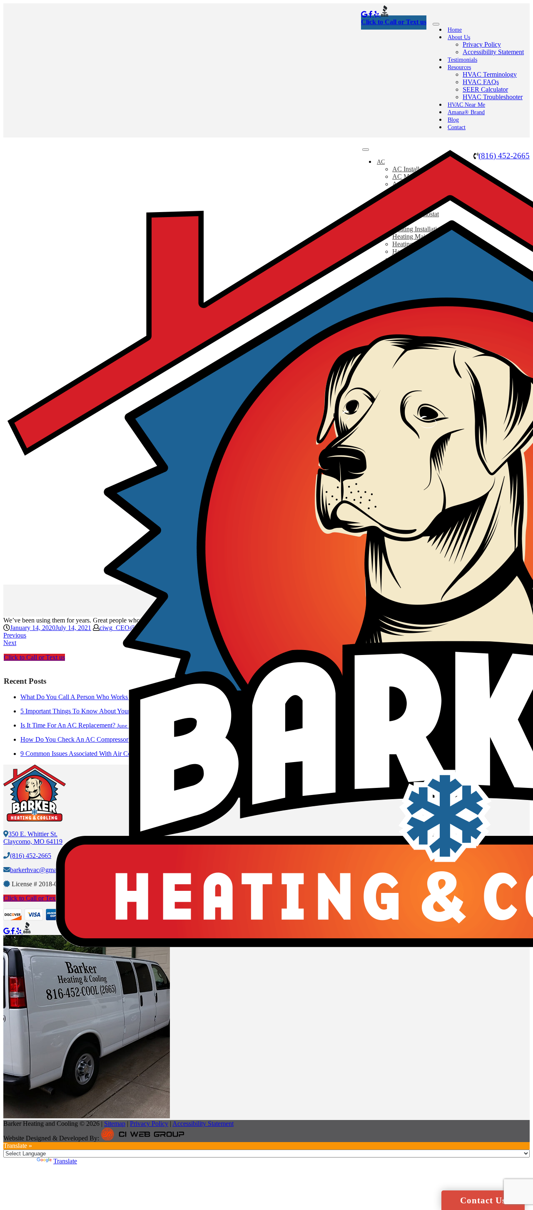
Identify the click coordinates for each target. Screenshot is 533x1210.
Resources (459, 67)
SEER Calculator (485, 89)
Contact (457, 127)
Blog (453, 120)
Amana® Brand (466, 112)
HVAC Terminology (490, 74)
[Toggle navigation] (436, 24)
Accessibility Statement (493, 51)
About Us (459, 37)
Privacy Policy (482, 44)
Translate (65, 1161)
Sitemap (114, 1123)
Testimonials (462, 60)
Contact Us (483, 1200)
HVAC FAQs (481, 81)
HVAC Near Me (466, 105)
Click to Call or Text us (393, 21)
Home (455, 30)
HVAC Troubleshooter (493, 96)
